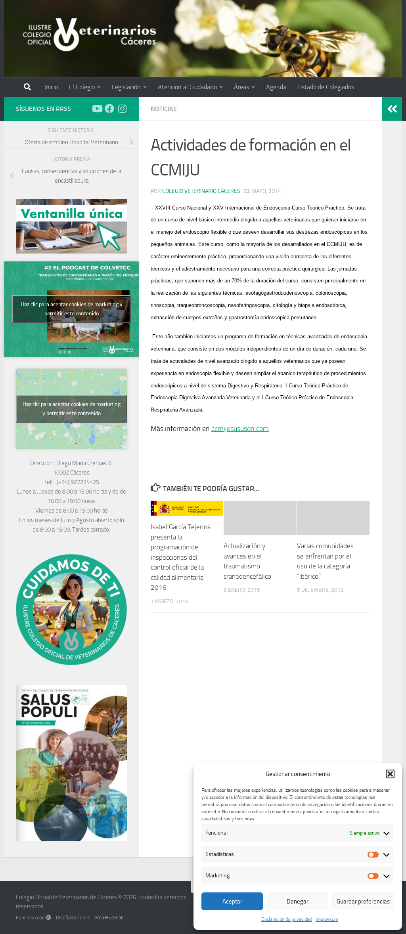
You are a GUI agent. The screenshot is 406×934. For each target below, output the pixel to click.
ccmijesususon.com (240, 428)
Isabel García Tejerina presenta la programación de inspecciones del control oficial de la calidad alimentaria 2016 (181, 557)
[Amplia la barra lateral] (392, 109)
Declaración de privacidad (286, 919)
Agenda (276, 87)
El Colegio (82, 87)
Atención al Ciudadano (187, 87)
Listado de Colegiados (325, 87)
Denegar (297, 901)
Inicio (51, 87)
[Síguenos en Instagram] (122, 108)
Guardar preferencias (363, 901)
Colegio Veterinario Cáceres (201, 191)
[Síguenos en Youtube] (97, 108)
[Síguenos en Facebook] (109, 108)
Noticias (164, 108)
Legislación (126, 87)
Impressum (327, 919)
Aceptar (232, 901)
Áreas (241, 87)
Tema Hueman (108, 918)
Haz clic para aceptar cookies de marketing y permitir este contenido (72, 309)
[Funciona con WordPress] (48, 917)
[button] (390, 774)
